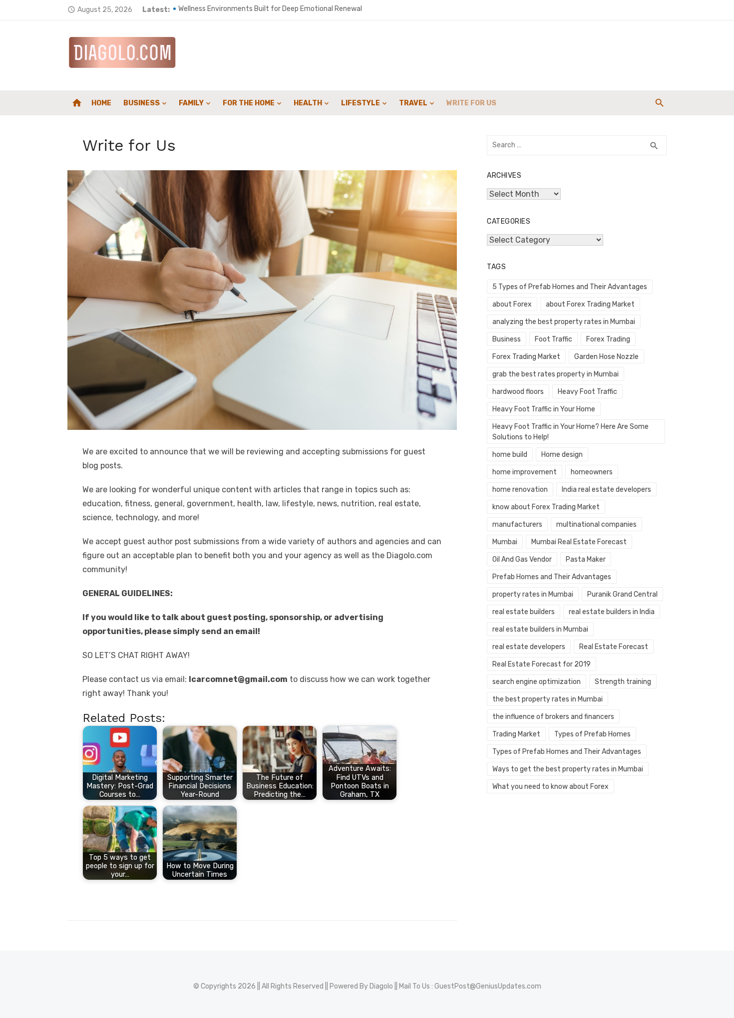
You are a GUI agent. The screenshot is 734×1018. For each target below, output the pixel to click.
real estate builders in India (612, 612)
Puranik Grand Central (622, 594)
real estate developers (528, 647)
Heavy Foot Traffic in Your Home (543, 409)
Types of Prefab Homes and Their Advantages (566, 751)
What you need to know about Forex (550, 786)
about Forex (512, 304)
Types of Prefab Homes (592, 734)
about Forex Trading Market (590, 304)
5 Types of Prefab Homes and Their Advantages (569, 287)
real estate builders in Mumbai (540, 629)
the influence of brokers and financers (553, 716)
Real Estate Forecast (613, 647)
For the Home (249, 103)
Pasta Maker (586, 559)
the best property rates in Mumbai (547, 699)
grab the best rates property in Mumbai (555, 374)
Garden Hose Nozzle (606, 356)
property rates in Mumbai (532, 594)
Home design (562, 454)
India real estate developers (606, 489)
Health (308, 103)
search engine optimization (536, 682)
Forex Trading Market (526, 356)
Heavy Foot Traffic (587, 391)
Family (191, 103)
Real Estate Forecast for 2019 (541, 664)
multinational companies (596, 524)
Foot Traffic (553, 339)
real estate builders (523, 612)
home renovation (520, 489)
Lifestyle (360, 103)
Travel (413, 103)
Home (101, 103)
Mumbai (504, 542)
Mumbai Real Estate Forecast (579, 542)
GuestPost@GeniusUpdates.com (487, 986)
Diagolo (381, 986)
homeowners (592, 472)
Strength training (623, 682)
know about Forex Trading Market (546, 507)
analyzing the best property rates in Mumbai (563, 322)
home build (509, 454)
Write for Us (471, 103)
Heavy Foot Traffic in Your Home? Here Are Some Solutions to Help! (570, 431)
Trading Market (516, 734)
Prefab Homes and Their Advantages (551, 577)
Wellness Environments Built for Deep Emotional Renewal (270, 9)
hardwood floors (518, 391)
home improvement (524, 472)
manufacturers (517, 524)
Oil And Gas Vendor (522, 559)
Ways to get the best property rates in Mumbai (567, 769)
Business (141, 103)
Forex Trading (608, 339)
